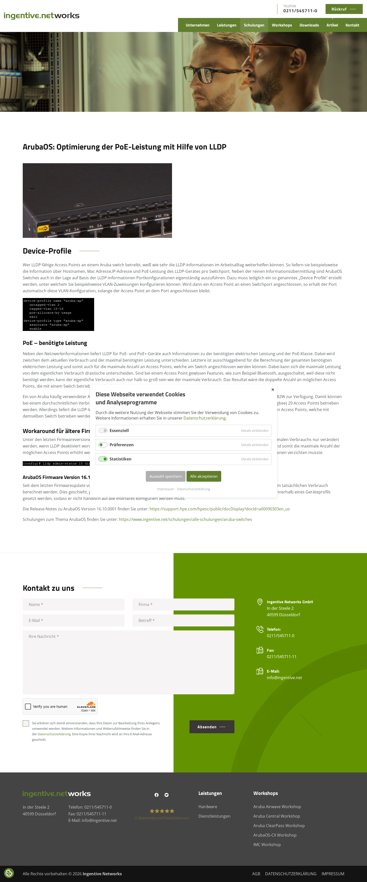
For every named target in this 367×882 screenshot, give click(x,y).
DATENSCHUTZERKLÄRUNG (291, 874)
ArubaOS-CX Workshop (275, 835)
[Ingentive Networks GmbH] (41, 15)
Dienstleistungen (214, 816)
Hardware (207, 806)
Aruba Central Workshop (276, 816)
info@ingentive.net (284, 677)
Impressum (165, 488)
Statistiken (121, 459)
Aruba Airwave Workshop (277, 806)
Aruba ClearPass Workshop (279, 825)
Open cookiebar (9, 873)
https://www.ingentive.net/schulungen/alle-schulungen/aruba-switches (185, 519)
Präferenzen (122, 444)
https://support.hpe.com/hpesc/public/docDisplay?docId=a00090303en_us (220, 509)
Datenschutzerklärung (205, 418)
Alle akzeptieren (203, 476)
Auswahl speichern (166, 476)
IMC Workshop (267, 844)
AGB (256, 874)
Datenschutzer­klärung (54, 734)
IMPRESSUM (333, 874)
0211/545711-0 (300, 10)
